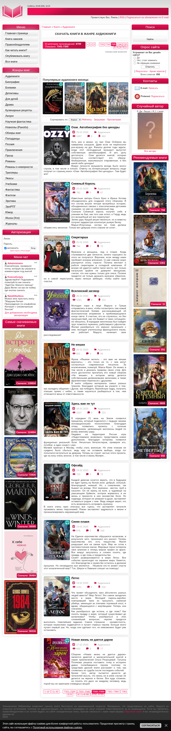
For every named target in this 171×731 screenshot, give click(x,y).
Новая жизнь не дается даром (92, 639)
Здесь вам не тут (83, 403)
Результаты (141, 71)
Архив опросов (157, 71)
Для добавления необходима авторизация (21, 314)
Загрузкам (99, 119)
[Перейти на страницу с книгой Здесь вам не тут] (57, 419)
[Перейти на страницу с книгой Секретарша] (57, 254)
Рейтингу (87, 119)
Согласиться (151, 725)
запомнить (13, 248)
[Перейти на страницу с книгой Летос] (57, 596)
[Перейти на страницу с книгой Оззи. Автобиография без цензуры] (57, 146)
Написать (153, 88)
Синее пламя (80, 521)
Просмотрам (114, 119)
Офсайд (76, 465)
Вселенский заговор (85, 291)
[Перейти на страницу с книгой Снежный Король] (57, 202)
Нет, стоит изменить (147, 60)
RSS (122, 17)
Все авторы (150, 151)
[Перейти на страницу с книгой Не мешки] (57, 363)
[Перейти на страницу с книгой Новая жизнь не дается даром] (57, 658)
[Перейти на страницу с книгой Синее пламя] (57, 540)
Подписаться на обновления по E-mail (147, 17)
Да (138, 57)
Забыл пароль (15, 251)
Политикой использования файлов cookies (57, 727)
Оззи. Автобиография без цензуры (95, 127)
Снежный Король (83, 183)
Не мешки (78, 344)
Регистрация (25, 251)
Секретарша (79, 237)
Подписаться (157, 96)
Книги (57, 27)
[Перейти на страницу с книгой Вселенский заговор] (57, 310)
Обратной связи (133, 711)
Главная (46, 27)
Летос (75, 578)
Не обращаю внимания (148, 63)
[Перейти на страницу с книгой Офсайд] (57, 482)
